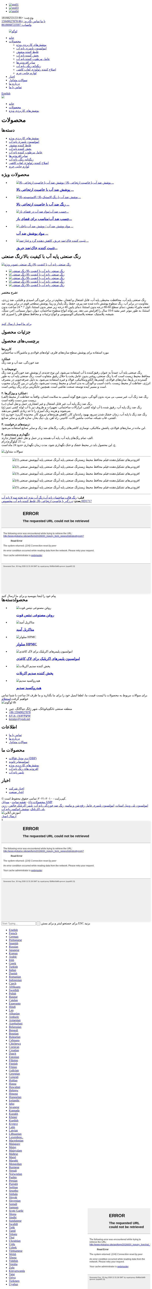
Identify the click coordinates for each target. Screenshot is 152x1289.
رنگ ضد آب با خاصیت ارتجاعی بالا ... (42, 204)
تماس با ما (15, 87)
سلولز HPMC (26, 644)
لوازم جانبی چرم (26, 73)
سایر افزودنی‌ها (25, 62)
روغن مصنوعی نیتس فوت (35, 615)
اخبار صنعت (16, 792)
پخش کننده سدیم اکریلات (34, 673)
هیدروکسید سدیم (28, 688)
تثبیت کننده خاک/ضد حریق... (36, 248)
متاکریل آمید (25, 630)
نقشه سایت (19, 802)
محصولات (15, 41)
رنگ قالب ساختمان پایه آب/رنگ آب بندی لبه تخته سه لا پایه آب (39, 497)
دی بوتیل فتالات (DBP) (23, 758)
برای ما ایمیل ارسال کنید (16, 323)
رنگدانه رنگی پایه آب (28, 66)
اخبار (12, 76)
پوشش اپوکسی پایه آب (15, 809)
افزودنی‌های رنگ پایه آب (23, 768)
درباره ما (14, 83)
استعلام (6, 698)
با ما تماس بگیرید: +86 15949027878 (23, 21)
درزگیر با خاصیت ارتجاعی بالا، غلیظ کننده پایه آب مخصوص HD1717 (46, 501)
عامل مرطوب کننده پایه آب (33, 59)
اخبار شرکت (16, 788)
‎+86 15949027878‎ (20, 712)
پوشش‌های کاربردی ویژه (31, 44)
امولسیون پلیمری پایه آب (31, 48)
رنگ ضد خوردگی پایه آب (49, 805)
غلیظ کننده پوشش (27, 51)
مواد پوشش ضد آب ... (32, 233)
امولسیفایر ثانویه (19, 761)
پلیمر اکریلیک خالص (21, 805)
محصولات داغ (36, 802)
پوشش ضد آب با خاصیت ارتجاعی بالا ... (45, 190)
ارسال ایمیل (8, 816)
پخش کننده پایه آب (27, 55)
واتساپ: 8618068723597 (16, 24)
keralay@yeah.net (19, 719)
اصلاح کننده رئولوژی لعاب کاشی (36, 69)
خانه (11, 37)
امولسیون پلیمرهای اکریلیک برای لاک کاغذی (48, 659)
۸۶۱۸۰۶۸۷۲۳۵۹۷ (20, 715)
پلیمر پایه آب (16, 772)
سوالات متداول (18, 80)
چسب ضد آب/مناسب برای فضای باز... (44, 219)
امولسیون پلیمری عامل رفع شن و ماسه (89, 805)
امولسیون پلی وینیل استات (132, 805)
